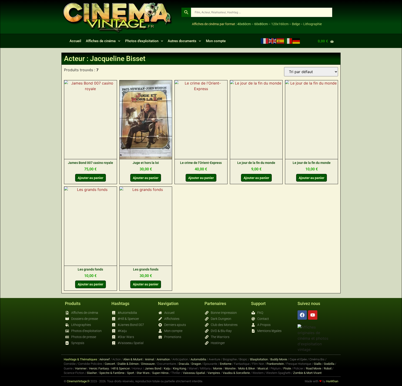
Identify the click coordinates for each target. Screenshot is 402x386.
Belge (296, 24)
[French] (265, 41)
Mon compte (216, 41)
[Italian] (288, 41)
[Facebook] (302, 315)
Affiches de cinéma (101, 41)
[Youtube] (312, 315)
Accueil (75, 41)
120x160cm (279, 24)
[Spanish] (281, 41)
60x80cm (261, 24)
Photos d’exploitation (141, 41)
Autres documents (182, 41)
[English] (273, 41)
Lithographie (312, 24)
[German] (296, 41)
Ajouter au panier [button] (90, 178)
